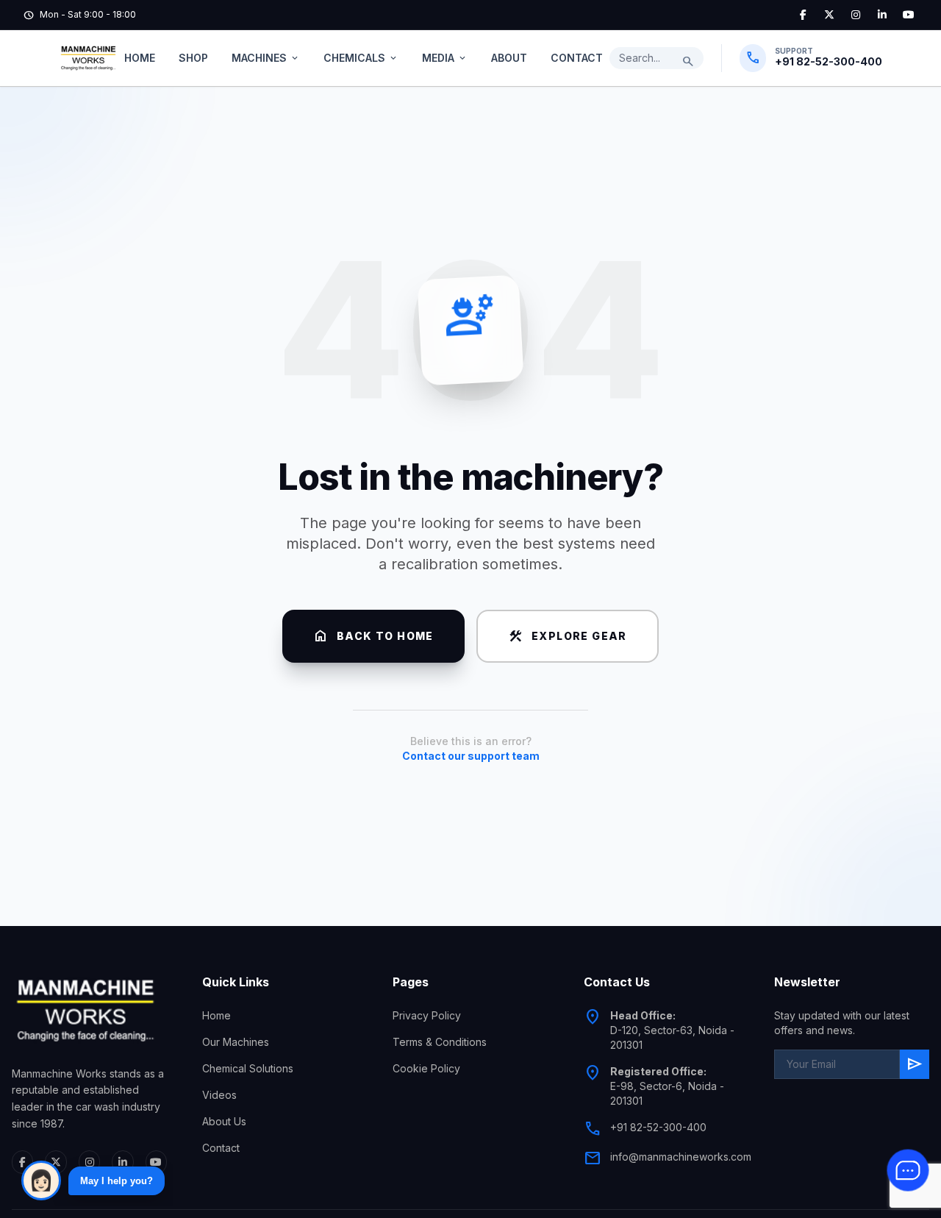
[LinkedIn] (882, 15)
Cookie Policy (426, 1068)
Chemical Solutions (247, 1068)
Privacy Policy (427, 1015)
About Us (224, 1121)
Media (445, 57)
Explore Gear (567, 636)
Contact (577, 57)
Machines (266, 57)
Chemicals (360, 57)
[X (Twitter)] (829, 15)
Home (139, 57)
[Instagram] (856, 15)
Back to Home (373, 636)
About (509, 57)
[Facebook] (803, 15)
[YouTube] (908, 15)
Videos (219, 1095)
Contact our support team (471, 755)
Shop (193, 57)
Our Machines (235, 1042)
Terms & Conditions (440, 1042)
